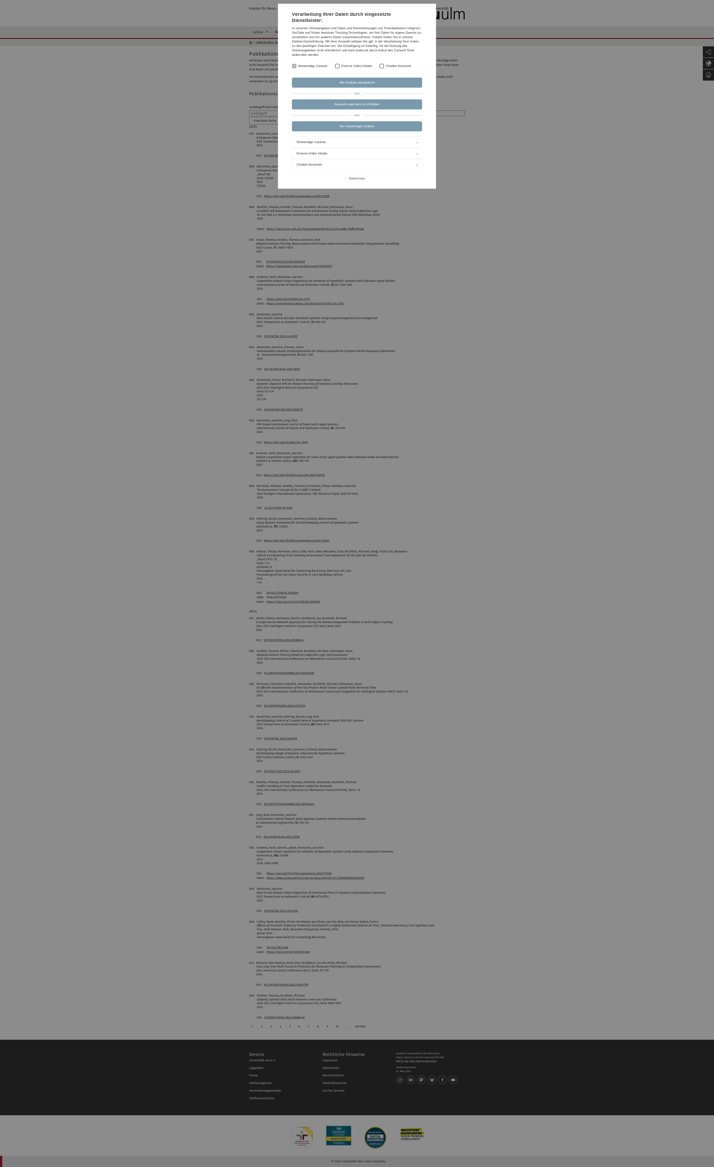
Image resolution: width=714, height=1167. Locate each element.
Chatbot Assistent (398, 66)
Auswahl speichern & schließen (357, 104)
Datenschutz (357, 178)
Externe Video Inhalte (356, 66)
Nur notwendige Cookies (357, 126)
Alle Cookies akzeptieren (357, 82)
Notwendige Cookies (313, 66)
